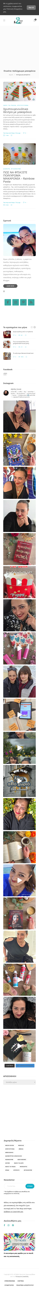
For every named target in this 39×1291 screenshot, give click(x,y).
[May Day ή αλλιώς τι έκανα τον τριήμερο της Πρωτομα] (19, 748)
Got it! (31, 7)
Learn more (10, 286)
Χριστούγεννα (22, 105)
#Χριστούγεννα (9, 1149)
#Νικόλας (21, 1145)
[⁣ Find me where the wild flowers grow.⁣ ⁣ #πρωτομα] (19, 814)
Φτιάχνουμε (16, 169)
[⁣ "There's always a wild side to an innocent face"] (19, 615)
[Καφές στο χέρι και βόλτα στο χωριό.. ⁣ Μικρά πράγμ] (19, 781)
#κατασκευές (23, 1166)
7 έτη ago (17, 202)
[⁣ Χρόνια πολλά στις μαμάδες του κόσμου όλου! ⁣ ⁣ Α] (19, 682)
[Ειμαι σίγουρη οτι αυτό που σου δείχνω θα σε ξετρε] (19, 582)
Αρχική (11, 74)
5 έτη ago (17, 133)
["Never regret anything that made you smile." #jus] (19, 483)
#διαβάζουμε (9, 1159)
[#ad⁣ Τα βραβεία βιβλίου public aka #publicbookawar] (19, 715)
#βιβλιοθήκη (9, 1152)
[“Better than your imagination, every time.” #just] (19, 417)
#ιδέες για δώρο (19, 1163)
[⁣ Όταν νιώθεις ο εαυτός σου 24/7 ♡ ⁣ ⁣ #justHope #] (19, 947)
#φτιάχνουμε (28, 1170)
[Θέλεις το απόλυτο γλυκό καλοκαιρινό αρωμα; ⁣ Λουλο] (19, 648)
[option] (19, 345)
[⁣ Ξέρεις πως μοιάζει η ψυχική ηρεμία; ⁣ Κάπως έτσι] (19, 1013)
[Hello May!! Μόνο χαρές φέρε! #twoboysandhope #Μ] (19, 847)
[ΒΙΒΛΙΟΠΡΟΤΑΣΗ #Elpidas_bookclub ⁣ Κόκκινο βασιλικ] (19, 549)
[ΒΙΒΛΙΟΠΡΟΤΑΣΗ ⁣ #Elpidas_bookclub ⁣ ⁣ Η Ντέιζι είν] (19, 450)
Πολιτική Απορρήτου (25, 1285)
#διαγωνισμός (22, 1159)
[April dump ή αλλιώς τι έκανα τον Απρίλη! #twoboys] (19, 880)
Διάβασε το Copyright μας (13, 1211)
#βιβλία (21, 1149)
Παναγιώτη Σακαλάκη (21, 1276)
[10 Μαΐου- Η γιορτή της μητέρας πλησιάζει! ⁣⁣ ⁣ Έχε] (19, 980)
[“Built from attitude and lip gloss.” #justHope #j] (19, 516)
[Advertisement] (19, 46)
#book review (9, 1145)
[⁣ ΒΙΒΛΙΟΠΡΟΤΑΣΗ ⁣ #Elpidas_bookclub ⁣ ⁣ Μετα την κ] (19, 913)
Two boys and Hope (9, 133)
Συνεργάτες (9, 1285)
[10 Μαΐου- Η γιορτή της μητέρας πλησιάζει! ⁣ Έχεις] (19, 1046)
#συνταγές (16, 1170)
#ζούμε (7, 1163)
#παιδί (7, 1170)
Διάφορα (6, 169)
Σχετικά (21, 1281)
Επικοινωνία (10, 1281)
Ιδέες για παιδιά (9, 105)
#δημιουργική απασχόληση (13, 1156)
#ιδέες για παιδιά (10, 1166)
